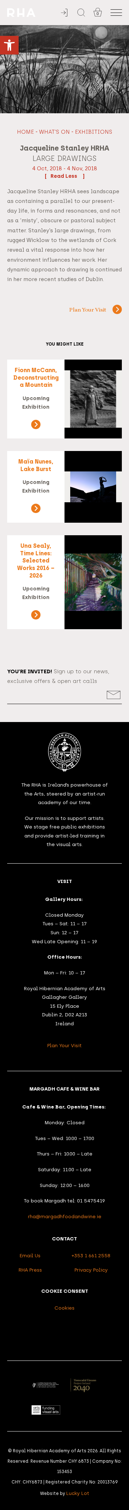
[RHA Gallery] (34, 12)
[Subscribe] (114, 695)
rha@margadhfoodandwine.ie (64, 1216)
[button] (9, 45)
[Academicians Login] (64, 13)
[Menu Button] (116, 13)
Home (25, 132)
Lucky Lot (77, 1493)
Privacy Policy (91, 1270)
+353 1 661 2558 (91, 1255)
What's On (54, 132)
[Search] (81, 12)
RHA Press (30, 1270)
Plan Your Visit (87, 310)
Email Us (30, 1255)
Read (58, 176)
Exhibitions (93, 132)
